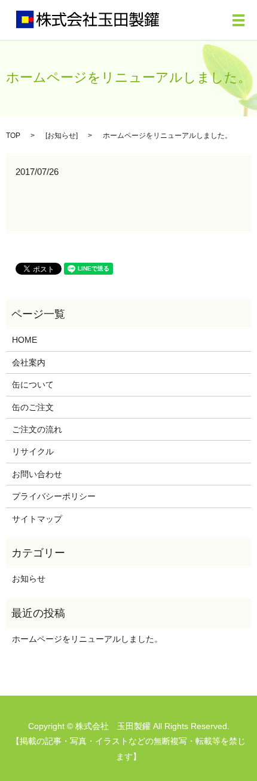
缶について (33, 384)
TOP (13, 135)
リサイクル (33, 451)
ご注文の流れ (37, 429)
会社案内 (28, 362)
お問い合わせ (37, 474)
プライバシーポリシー (54, 496)
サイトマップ (37, 519)
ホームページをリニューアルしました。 (87, 639)
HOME (24, 340)
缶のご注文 (33, 407)
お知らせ (61, 135)
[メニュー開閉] (238, 20)
